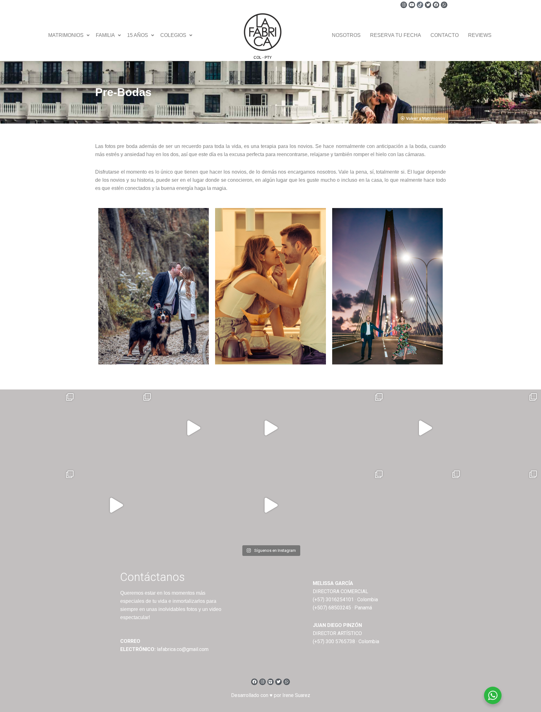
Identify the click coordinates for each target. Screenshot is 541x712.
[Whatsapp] (444, 5)
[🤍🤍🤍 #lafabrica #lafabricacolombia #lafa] (193, 505)
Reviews (480, 35)
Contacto (444, 35)
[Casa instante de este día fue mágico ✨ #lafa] (116, 505)
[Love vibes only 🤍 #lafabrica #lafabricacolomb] (347, 505)
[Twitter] (428, 5)
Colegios (173, 35)
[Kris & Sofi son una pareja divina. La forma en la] (270, 428)
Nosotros (346, 35)
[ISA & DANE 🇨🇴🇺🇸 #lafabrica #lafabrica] (347, 428)
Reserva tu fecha (395, 35)
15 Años (137, 35)
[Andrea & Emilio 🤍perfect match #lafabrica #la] (502, 428)
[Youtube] (412, 5)
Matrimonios (66, 35)
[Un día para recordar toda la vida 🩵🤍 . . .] (38, 428)
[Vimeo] (270, 682)
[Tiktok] (420, 5)
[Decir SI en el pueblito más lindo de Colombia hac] (502, 505)
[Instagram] (403, 5)
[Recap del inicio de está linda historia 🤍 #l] (425, 428)
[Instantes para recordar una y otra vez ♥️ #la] (270, 505)
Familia (105, 35)
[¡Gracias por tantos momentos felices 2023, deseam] (193, 428)
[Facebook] (436, 5)
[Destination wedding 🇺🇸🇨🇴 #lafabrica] (425, 505)
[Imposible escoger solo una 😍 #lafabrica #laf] (38, 505)
